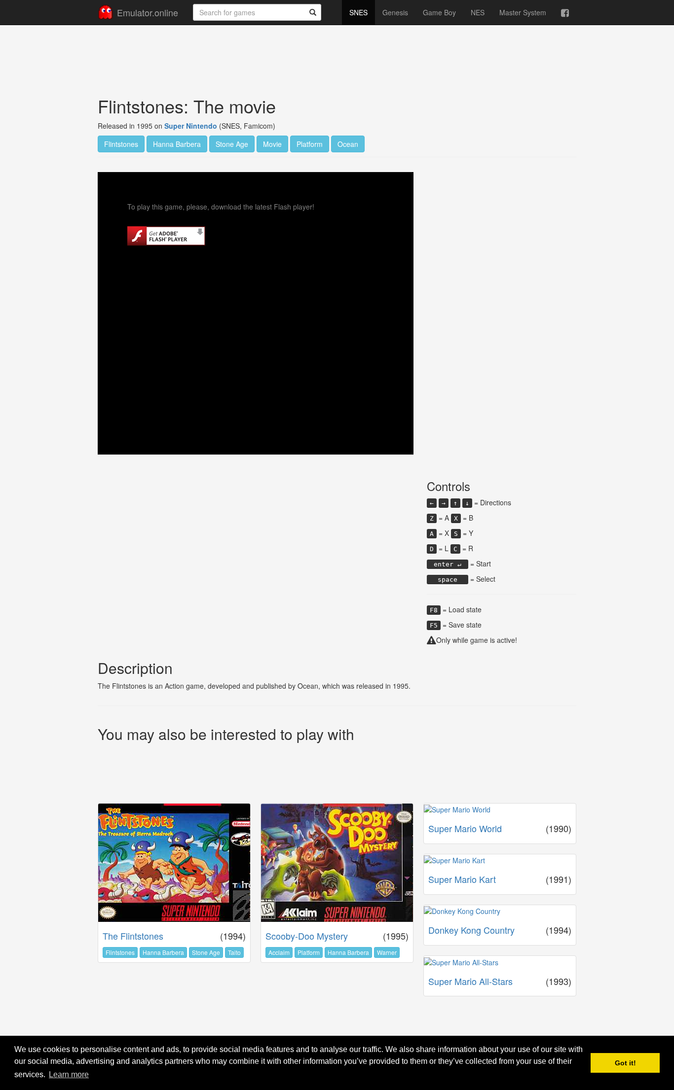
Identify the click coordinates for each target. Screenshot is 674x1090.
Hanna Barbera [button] (177, 144)
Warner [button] (387, 952)
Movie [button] (272, 144)
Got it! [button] (625, 1063)
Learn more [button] (69, 1074)
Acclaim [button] (279, 952)
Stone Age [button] (232, 144)
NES (478, 12)
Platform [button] (310, 144)
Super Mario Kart (462, 879)
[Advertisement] (337, 52)
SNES (358, 12)
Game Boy (439, 12)
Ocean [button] (347, 144)
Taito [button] (234, 952)
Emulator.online (147, 12)
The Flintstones (133, 935)
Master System (522, 12)
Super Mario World (465, 828)
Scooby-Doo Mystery (306, 935)
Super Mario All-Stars (470, 981)
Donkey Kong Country (471, 929)
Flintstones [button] (121, 144)
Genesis (395, 12)
